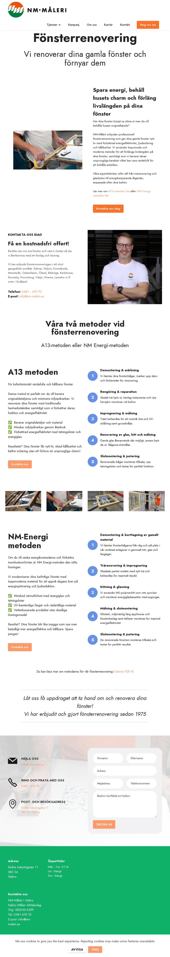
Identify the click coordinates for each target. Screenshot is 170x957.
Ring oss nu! (148, 25)
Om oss (92, 25)
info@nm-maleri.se (31, 296)
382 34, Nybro (30, 812)
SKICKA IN (104, 824)
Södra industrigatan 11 (35, 808)
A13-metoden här (119, 191)
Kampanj (73, 25)
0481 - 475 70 (32, 291)
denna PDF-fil (124, 671)
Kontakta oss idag (108, 208)
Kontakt (125, 25)
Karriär (108, 25)
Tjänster (52, 25)
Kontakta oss (19, 464)
